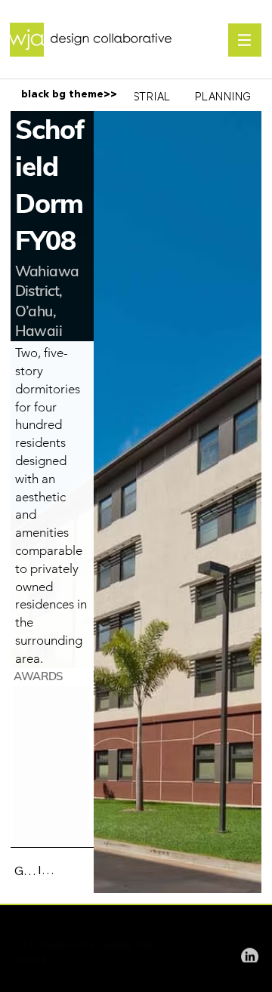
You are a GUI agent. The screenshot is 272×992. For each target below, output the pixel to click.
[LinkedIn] (249, 954)
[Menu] (244, 40)
